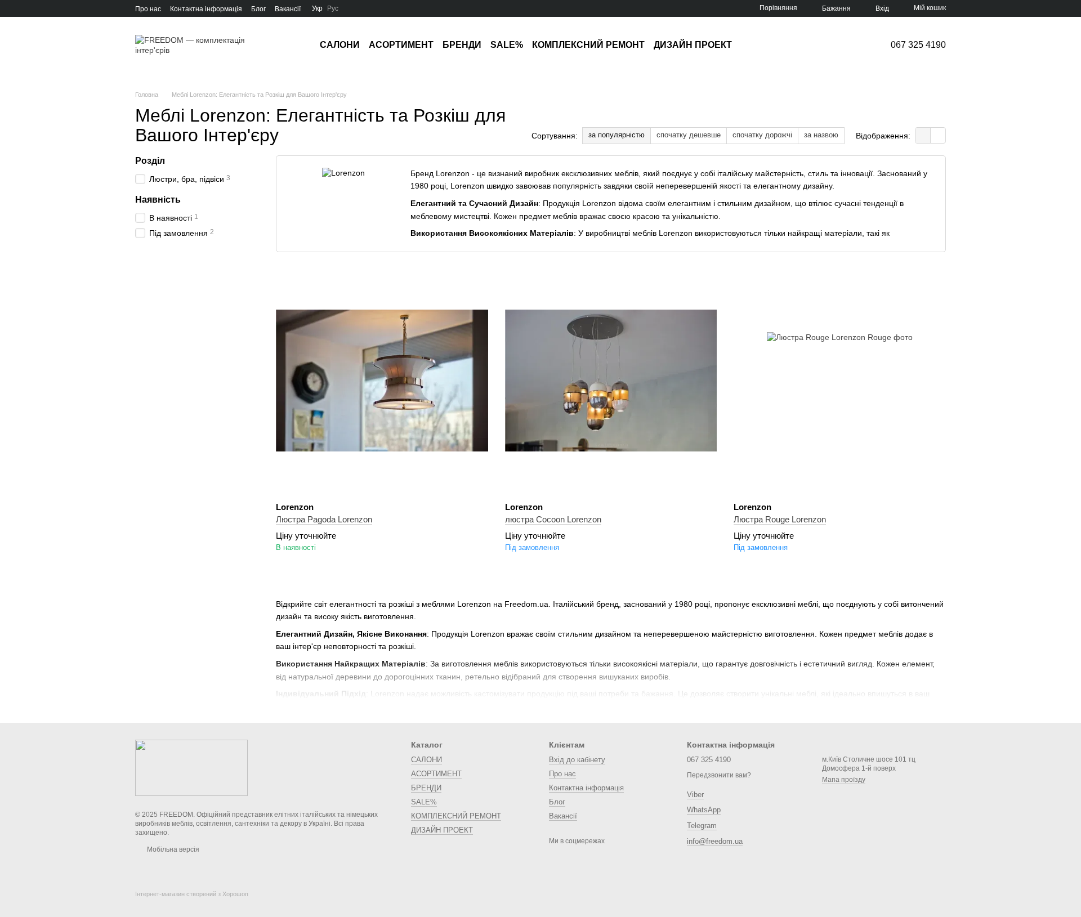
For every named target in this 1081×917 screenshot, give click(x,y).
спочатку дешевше (688, 135)
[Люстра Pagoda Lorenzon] (382, 380)
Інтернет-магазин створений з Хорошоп (191, 894)
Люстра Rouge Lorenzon (780, 519)
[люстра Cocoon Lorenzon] (611, 380)
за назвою (821, 135)
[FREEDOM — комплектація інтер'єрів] (191, 767)
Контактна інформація (206, 9)
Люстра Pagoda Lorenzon (324, 519)
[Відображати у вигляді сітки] (923, 135)
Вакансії (288, 9)
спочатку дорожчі (762, 135)
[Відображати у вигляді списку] (938, 135)
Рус (332, 8)
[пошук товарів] (752, 45)
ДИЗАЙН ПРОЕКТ (693, 45)
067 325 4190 (918, 45)
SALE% (506, 45)
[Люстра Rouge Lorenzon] (840, 380)
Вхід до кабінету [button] (577, 759)
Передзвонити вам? (719, 775)
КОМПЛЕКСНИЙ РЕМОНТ (588, 45)
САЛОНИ (340, 45)
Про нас (148, 9)
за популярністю (616, 135)
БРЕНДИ (462, 45)
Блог (258, 9)
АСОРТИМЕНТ (401, 45)
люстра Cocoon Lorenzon (553, 519)
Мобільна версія (172, 849)
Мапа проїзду (843, 780)
